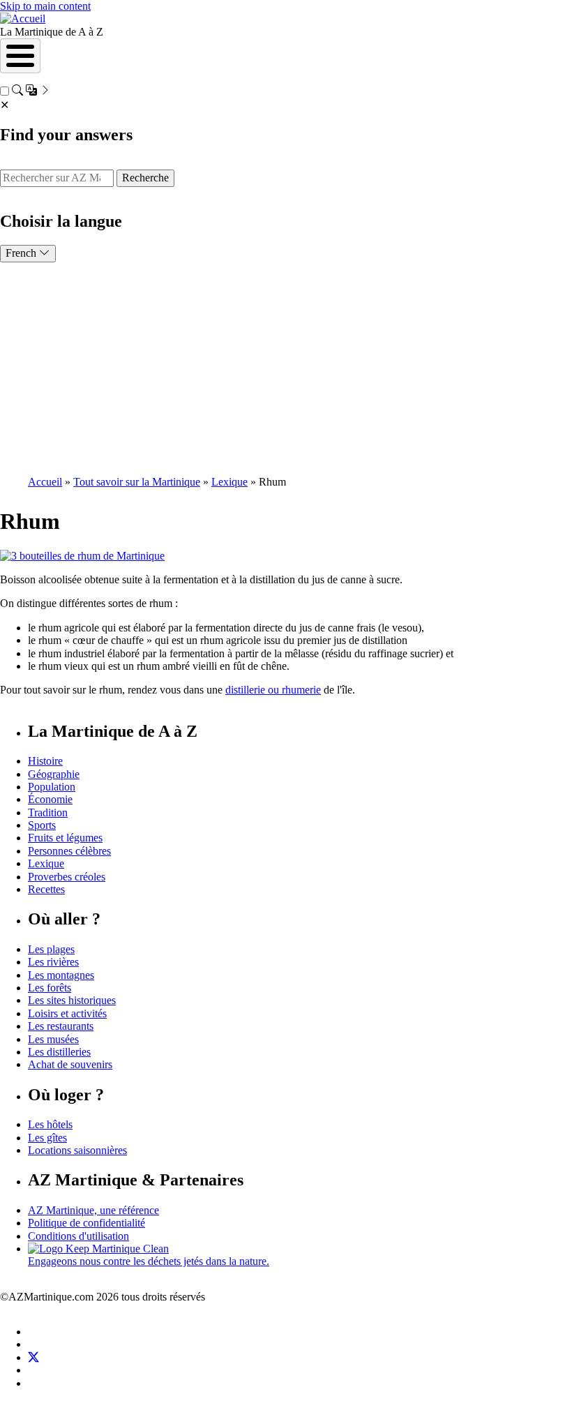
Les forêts (49, 988)
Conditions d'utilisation (78, 1236)
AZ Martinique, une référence (93, 1210)
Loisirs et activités (67, 1013)
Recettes (46, 889)
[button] (82, 556)
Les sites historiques (72, 1000)
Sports (42, 825)
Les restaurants (60, 1026)
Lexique (229, 482)
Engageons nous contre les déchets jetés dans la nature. (148, 1261)
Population (51, 787)
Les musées (53, 1039)
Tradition (48, 812)
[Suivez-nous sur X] (33, 1357)
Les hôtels (50, 1124)
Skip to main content (45, 6)
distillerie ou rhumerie (273, 690)
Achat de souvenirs (70, 1064)
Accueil (45, 482)
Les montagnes (61, 975)
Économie (50, 799)
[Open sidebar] (31, 92)
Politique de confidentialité (86, 1223)
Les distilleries (59, 1052)
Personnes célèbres (69, 851)
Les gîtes (47, 1138)
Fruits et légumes (65, 838)
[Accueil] (22, 18)
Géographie (54, 774)
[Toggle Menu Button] (20, 55)
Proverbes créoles (66, 877)
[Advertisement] (286, 367)
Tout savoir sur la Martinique (136, 482)
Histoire (45, 761)
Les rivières (53, 962)
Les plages (51, 949)
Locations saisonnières (77, 1150)
